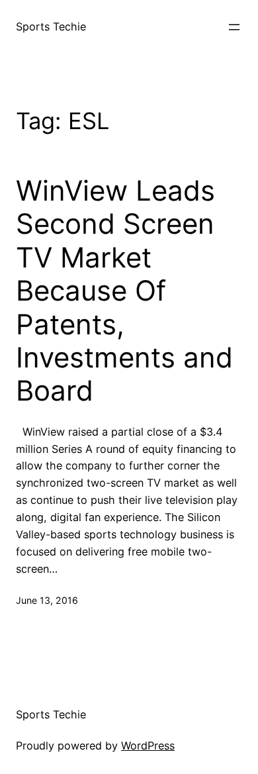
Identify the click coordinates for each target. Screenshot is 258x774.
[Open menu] (234, 27)
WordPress (148, 745)
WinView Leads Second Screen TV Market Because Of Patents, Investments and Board (124, 290)
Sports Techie (51, 26)
